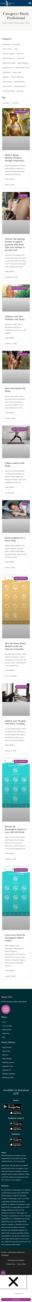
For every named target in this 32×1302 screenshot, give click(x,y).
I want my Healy (7, 1026)
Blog (3, 1037)
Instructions (15, 103)
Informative (6, 103)
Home (4, 1022)
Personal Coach (7, 82)
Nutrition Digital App (17, 77)
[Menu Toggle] (30, 3)
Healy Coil (20, 54)
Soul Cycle (20, 91)
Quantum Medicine (20, 86)
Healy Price (5, 1033)
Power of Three (7, 86)
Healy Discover (6, 1047)
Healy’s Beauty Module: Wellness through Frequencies (14, 158)
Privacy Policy (21, 1264)
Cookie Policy (18, 1293)
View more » (10, 179)
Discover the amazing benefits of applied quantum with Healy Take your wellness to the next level (15, 244)
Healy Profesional (23, 63)
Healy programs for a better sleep (15, 539)
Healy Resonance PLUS (22, 68)
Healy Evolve (6, 1051)
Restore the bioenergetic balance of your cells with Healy (15, 829)
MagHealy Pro (6, 1070)
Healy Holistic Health (9, 63)
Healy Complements (9, 58)
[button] (13, 1288)
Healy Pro (5, 1055)
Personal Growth (19, 82)
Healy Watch (6, 72)
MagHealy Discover (8, 1062)
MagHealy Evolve (7, 1066)
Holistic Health (16, 72)
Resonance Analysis (9, 91)
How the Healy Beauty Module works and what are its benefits (15, 646)
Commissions (17, 44)
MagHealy (6, 77)
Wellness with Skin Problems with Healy (15, 318)
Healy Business (6, 1030)
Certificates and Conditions (16, 1260)
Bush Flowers (6, 44)
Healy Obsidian (7, 1059)
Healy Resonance (8, 68)
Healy (16, 49)
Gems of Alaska (7, 49)
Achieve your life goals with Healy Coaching (15, 722)
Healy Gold (20, 58)
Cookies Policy (10, 1264)
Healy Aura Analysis (9, 54)
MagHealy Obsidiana (8, 1074)
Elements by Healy (7, 1077)
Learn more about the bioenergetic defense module (15, 938)
